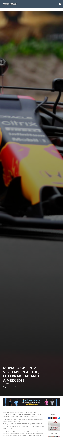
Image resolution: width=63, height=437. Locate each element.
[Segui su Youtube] (54, 418)
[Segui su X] (51, 418)
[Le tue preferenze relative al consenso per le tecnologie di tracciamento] (61, 435)
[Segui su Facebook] (49, 418)
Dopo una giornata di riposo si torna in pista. (13, 414)
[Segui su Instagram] (56, 418)
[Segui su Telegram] (59, 418)
